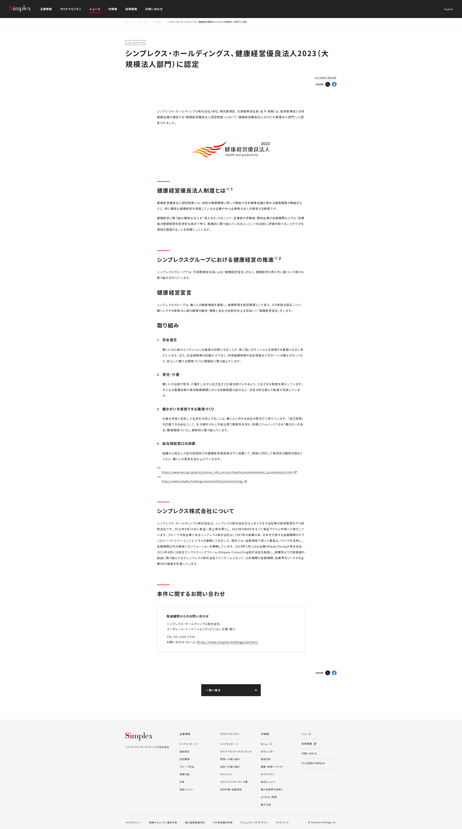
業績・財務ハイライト (272, 766)
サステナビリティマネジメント (236, 751)
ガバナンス (226, 774)
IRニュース (266, 744)
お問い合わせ (154, 9)
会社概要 (185, 759)
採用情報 (131, 9)
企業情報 (185, 734)
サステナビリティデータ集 (234, 782)
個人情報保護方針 (195, 822)
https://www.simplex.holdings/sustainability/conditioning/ (202, 481)
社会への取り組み (230, 766)
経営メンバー (187, 789)
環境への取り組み (230, 759)
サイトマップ (282, 822)
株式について (268, 782)
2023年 (157, 21)
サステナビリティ (229, 734)
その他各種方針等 (223, 822)
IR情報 (265, 734)
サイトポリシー (133, 822)
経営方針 (266, 759)
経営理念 (185, 751)
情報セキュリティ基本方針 (163, 822)
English (448, 9)
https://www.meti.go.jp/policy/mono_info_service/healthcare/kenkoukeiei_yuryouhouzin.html (227, 472)
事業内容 (185, 774)
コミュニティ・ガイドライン (254, 822)
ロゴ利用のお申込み (313, 763)
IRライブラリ (267, 774)
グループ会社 (187, 766)
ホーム (128, 21)
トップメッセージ (188, 744)
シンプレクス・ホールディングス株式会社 (23, 9)
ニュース (94, 9)
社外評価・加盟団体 (231, 789)
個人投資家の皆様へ (272, 789)
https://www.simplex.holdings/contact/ (227, 642)
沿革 (182, 782)
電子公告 (266, 804)
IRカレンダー (268, 751)
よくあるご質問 (269, 797)
